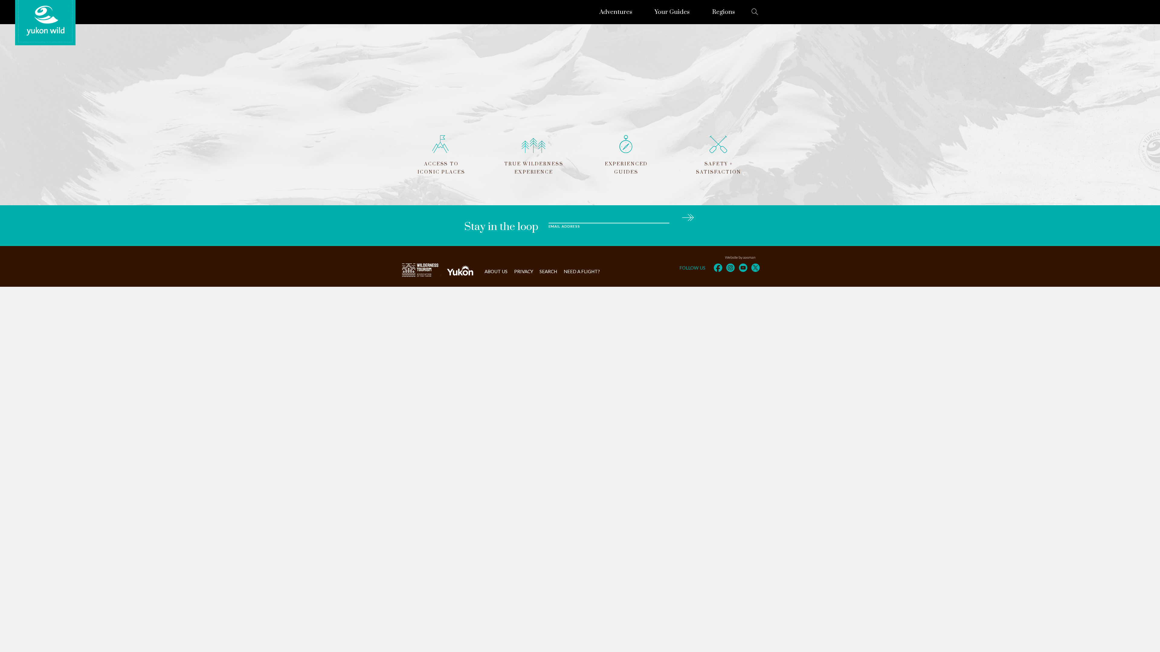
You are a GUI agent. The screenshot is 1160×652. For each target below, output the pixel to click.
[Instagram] (730, 268)
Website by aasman (740, 257)
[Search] (755, 12)
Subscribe (688, 216)
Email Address (564, 226)
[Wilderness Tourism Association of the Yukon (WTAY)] (420, 275)
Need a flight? (582, 271)
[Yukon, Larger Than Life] (460, 275)
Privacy (523, 271)
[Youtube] (743, 268)
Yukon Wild (45, 21)
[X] (755, 268)
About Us (496, 271)
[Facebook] (718, 268)
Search (548, 271)
